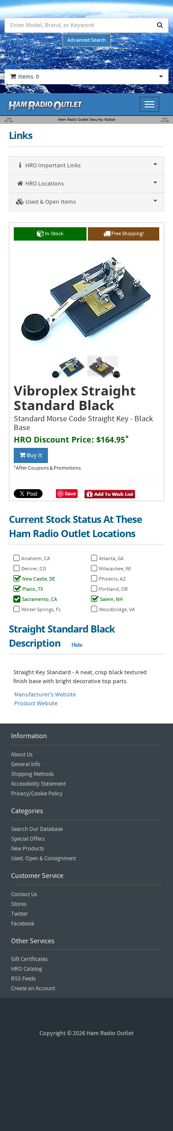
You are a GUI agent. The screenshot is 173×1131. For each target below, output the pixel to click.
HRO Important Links (52, 166)
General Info (25, 764)
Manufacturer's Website (45, 695)
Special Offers (27, 838)
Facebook (22, 923)
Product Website (36, 704)
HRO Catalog (26, 969)
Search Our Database (37, 829)
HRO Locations (44, 184)
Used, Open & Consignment (43, 858)
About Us (21, 754)
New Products (27, 848)
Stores (18, 904)
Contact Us (24, 894)
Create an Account (33, 988)
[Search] (160, 25)
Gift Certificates (29, 959)
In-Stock (53, 233)
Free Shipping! (127, 233)
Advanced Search (86, 40)
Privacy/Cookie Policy (37, 793)
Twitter (19, 913)
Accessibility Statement (38, 783)
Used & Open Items (50, 202)
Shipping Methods (32, 774)
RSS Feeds (23, 978)
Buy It (33, 455)
